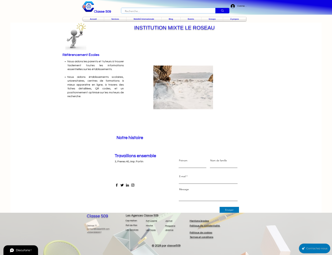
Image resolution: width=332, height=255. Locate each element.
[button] (115, 19)
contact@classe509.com (98, 229)
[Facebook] (117, 185)
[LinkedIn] (127, 185)
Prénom (183, 160)
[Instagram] (133, 185)
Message (184, 189)
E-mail (182, 176)
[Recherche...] (222, 10)
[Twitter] (122, 185)
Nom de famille (218, 160)
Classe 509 (97, 216)
